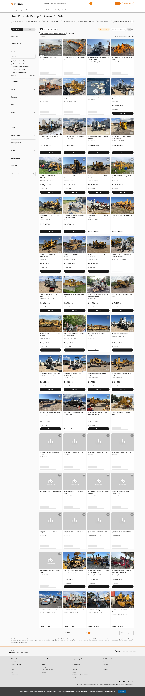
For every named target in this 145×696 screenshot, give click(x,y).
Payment (44, 672)
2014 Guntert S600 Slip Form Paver (50, 373)
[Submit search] (90, 3)
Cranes (74, 677)
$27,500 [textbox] (91, 382)
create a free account (84, 640)
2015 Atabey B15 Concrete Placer (121, 452)
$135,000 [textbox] (116, 382)
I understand (122, 691)
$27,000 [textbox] (67, 342)
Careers (12, 669)
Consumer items (76, 664)
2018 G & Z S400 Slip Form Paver (97, 610)
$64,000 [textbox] (116, 579)
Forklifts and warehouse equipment (80, 675)
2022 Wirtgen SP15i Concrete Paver (74, 136)
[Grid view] (129, 29)
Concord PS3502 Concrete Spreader (74, 57)
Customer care (106, 662)
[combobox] (118, 29)
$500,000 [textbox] (116, 106)
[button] (18, 21)
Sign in (117, 3)
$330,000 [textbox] (116, 145)
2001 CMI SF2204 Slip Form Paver (74, 570)
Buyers (43, 662)
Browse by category (16, 10)
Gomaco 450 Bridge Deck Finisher (98, 97)
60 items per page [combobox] (126, 633)
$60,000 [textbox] (92, 185)
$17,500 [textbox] (115, 303)
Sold (29, 29)
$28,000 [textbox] (44, 303)
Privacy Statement (15, 684)
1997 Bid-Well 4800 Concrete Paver (50, 491)
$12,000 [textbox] (43, 342)
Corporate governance (16, 664)
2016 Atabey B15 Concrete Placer (73, 452)
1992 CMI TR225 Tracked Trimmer (122, 294)
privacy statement (106, 691)
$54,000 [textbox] (92, 579)
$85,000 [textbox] (67, 224)
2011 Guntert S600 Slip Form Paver (122, 334)
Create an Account (128, 3)
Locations (65, 10)
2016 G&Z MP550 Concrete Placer (50, 610)
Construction (75, 662)
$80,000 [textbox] (44, 264)
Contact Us (132, 651)
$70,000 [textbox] (67, 579)
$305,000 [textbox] (92, 145)
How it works (38, 10)
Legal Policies (24, 684)
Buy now (122, 113)
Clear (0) (32, 75)
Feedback (105, 669)
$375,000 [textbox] (44, 145)
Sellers (43, 664)
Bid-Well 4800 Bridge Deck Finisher (74, 294)
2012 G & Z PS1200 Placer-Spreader (74, 610)
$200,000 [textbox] (116, 185)
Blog (12, 672)
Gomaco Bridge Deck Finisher (48, 57)
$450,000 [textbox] (68, 382)
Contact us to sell (107, 667)
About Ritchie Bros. (15, 662)
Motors (74, 672)
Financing (57, 10)
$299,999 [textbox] (68, 145)
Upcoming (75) (17, 29)
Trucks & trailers (76, 667)
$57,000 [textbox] (43, 421)
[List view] (132, 29)
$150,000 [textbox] (44, 185)
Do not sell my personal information (38, 684)
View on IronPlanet (93, 231)
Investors (13, 667)
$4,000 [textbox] (67, 303)
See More (13, 75)
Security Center (14, 675)
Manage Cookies (93, 691)
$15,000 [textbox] (91, 421)
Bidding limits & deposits (47, 669)
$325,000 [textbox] (44, 382)
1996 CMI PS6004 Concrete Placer (122, 215)
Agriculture (74, 669)
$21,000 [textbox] (91, 303)
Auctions (28, 10)
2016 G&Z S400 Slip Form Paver (49, 136)
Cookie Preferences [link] (53, 684)
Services (48, 10)
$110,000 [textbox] (68, 185)
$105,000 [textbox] (116, 342)
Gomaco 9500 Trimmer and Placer (50, 412)
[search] (33, 174)
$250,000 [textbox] (68, 264)
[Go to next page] (95, 633)
